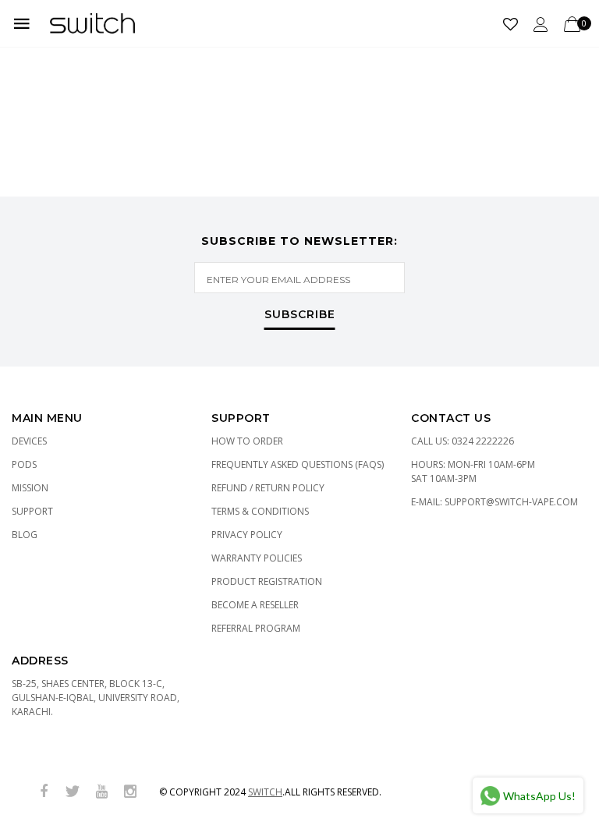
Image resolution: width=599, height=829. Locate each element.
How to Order (247, 441)
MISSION (30, 487)
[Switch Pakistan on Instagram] (130, 792)
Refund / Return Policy (267, 487)
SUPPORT (32, 511)
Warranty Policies (256, 558)
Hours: (473, 471)
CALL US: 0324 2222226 (462, 441)
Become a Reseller (255, 604)
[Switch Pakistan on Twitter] (72, 792)
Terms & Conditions (260, 511)
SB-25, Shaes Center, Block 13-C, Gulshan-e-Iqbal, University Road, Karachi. (95, 697)
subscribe (299, 315)
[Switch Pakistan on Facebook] (43, 792)
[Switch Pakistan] (92, 23)
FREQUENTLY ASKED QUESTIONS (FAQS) (297, 464)
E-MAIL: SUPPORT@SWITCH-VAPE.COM (494, 501)
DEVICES (29, 441)
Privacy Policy (246, 534)
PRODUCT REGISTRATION (266, 581)
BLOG (24, 534)
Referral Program (255, 628)
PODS (24, 464)
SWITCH (265, 792)
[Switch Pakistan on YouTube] (101, 792)
